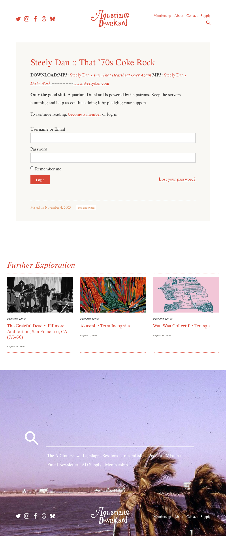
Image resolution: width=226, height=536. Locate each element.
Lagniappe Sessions (100, 455)
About (178, 15)
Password (38, 149)
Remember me (48, 169)
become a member (84, 114)
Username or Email (47, 129)
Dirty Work (41, 83)
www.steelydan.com (91, 83)
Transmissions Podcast (142, 455)
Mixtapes (174, 455)
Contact (191, 15)
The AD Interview (63, 455)
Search (208, 23)
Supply (206, 15)
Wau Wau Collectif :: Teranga (181, 325)
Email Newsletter (62, 464)
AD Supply (92, 464)
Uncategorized (86, 208)
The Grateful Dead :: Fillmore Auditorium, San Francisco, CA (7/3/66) (37, 331)
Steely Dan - (110, 75)
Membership (162, 15)
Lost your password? (177, 179)
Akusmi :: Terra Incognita (105, 325)
